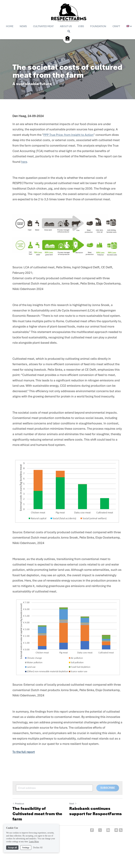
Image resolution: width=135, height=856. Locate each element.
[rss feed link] (121, 830)
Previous (19, 803)
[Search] (69, 31)
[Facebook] (92, 830)
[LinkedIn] (108, 830)
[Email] (116, 830)
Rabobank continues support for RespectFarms (95, 811)
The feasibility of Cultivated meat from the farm (37, 814)
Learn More (34, 841)
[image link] (67, 38)
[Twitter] (100, 830)
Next (71, 803)
